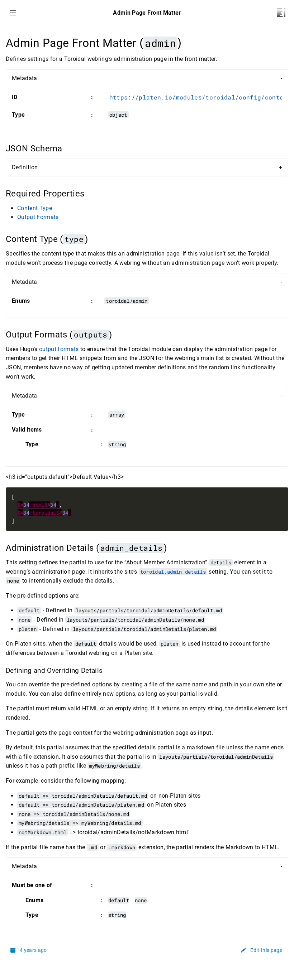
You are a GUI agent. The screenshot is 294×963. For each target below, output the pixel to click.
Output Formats (38, 217)
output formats (59, 349)
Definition (25, 167)
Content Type (34, 208)
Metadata (24, 78)
